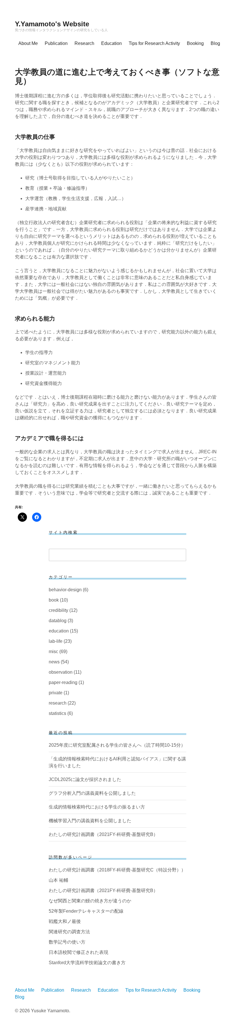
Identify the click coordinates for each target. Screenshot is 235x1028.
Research (84, 43)
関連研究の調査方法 (69, 931)
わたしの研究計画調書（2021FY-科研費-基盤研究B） (103, 834)
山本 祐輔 (58, 880)
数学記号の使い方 (67, 942)
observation (61, 672)
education (59, 630)
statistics (57, 713)
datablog (57, 620)
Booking (195, 43)
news (54, 661)
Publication (56, 43)
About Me (28, 43)
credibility (58, 610)
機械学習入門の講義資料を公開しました (90, 820)
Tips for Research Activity (154, 43)
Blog (215, 43)
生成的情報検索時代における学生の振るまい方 (97, 806)
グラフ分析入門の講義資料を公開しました (92, 793)
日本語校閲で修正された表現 (78, 952)
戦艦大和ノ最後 (65, 921)
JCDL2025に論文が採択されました (85, 779)
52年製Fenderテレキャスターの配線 (86, 911)
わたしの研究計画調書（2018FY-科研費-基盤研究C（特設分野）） (117, 869)
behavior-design (65, 589)
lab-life (55, 641)
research (57, 703)
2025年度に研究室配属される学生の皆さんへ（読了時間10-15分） (117, 745)
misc (53, 651)
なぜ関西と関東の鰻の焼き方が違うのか (90, 900)
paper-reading (63, 682)
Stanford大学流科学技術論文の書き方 (87, 962)
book (54, 600)
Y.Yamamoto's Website (52, 24)
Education (111, 43)
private (55, 692)
